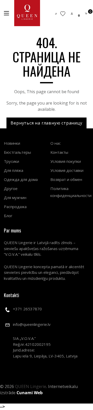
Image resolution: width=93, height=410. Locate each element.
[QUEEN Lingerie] (27, 13)
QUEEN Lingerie (30, 386)
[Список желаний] (63, 13)
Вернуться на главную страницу (46, 123)
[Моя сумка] (86, 13)
